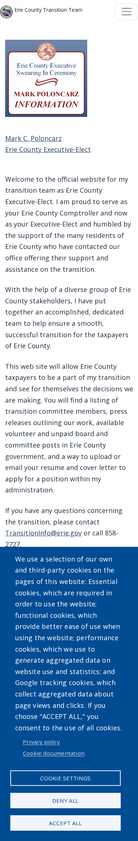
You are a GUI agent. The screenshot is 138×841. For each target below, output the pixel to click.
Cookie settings (65, 778)
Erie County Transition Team (47, 9)
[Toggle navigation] (126, 12)
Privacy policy (41, 741)
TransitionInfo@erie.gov (43, 532)
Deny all (65, 800)
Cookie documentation (54, 753)
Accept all (65, 823)
